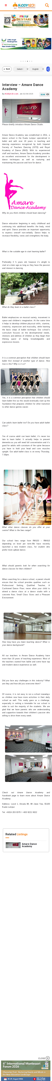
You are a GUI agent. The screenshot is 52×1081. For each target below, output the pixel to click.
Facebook (6, 795)
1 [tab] (20, 61)
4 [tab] (27, 61)
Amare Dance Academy (30, 792)
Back (8, 69)
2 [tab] (23, 61)
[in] (48, 69)
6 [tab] (31, 61)
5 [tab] (29, 61)
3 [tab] (25, 61)
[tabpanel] (26, 43)
